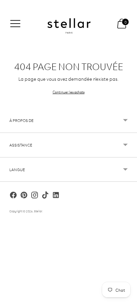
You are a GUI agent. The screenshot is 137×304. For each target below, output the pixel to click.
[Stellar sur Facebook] (13, 196)
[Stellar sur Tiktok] (45, 196)
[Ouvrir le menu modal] (15, 23)
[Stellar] (68, 24)
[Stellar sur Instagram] (35, 196)
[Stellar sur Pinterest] (24, 196)
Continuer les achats (68, 91)
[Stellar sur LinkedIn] (56, 196)
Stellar (38, 211)
